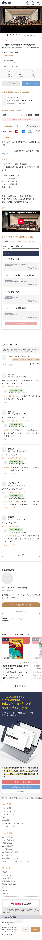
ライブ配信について (8, 849)
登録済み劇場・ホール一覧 (10, 858)
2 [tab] (10, 35)
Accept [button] (35, 929)
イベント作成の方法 (8, 840)
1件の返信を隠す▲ (14, 387)
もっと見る (21, 555)
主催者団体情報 (9, 60)
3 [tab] (13, 35)
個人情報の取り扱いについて (10, 881)
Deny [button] (25, 929)
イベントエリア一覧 (8, 814)
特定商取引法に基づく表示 (10, 884)
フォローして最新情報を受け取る (21, 605)
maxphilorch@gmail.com (25, 241)
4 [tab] (16, 35)
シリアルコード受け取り (9, 826)
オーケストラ (15, 40)
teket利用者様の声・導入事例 (11, 852)
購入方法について (35, 126)
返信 (3, 387)
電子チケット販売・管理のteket (12, 798)
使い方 (4, 817)
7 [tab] (25, 35)
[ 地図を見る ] (8, 55)
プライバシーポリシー (8, 875)
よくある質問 (6, 820)
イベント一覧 (28, 798)
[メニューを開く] (38, 3)
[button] (15, 686)
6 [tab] (22, 35)
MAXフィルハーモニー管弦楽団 (14, 588)
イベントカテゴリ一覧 (8, 811)
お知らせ (4, 890)
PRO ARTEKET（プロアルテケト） (12, 823)
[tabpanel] (21, 19)
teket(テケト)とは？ (8, 837)
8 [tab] (28, 35)
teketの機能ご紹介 (7, 846)
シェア (26, 387)
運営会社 (4, 887)
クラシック (5, 40)
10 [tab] (34, 35)
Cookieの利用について (8, 878)
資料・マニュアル (7, 855)
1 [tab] (7, 35)
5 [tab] (19, 35)
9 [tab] (31, 35)
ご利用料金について (8, 843)
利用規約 (4, 872)
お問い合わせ (6, 893)
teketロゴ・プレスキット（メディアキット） (16, 861)
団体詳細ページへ (21, 611)
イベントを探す (6, 808)
